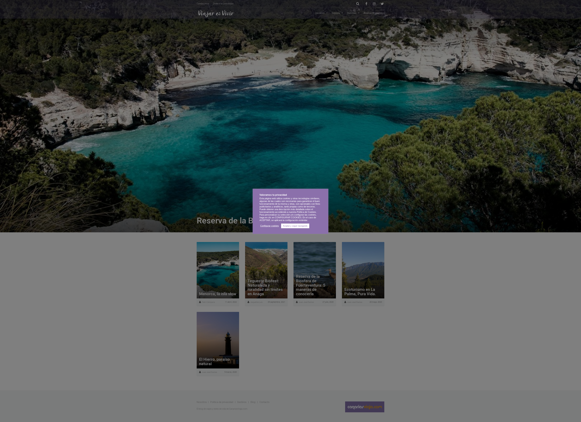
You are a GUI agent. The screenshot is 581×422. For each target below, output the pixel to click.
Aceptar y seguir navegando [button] (295, 226)
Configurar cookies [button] (269, 226)
